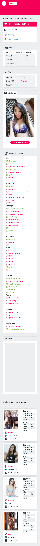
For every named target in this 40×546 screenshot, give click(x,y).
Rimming (11, 203)
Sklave (10, 259)
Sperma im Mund (13, 312)
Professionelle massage (16, 208)
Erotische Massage (14, 211)
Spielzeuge (12, 175)
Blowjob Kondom (14, 278)
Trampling (11, 270)
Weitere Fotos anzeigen (20, 142)
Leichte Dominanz (14, 253)
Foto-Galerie (11, 93)
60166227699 (13, 540)
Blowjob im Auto (13, 287)
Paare (10, 194)
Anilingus (11, 292)
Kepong (11, 35)
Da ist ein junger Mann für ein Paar (19, 192)
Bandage (11, 267)
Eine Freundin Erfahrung (16, 281)
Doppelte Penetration (15, 172)
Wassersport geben (14, 326)
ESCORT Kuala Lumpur (11, 18)
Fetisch (10, 177)
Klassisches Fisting (14, 298)
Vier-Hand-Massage (14, 222)
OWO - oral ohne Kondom (16, 166)
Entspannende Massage (16, 228)
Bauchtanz (11, 242)
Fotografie (11, 189)
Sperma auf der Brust (15, 315)
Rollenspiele (12, 264)
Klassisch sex (12, 161)
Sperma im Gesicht (14, 317)
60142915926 (13, 473)
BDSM (10, 256)
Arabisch (24, 81)
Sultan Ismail (12, 40)
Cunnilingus (12, 289)
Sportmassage (13, 225)
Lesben (10, 245)
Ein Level (11, 164)
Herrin (10, 250)
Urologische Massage (15, 214)
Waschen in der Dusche (16, 197)
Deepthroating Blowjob (15, 284)
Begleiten (11, 186)
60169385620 (13, 439)
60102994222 (13, 507)
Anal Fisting (12, 301)
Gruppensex (12, 169)
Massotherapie (13, 219)
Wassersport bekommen (16, 329)
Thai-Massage (13, 217)
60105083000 (13, 30)
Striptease (11, 239)
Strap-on (11, 261)
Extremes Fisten (13, 303)
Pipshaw (11, 200)
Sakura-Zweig (12, 231)
